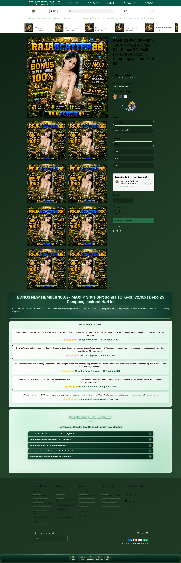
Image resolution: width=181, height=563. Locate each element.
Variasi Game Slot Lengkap (129, 3)
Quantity (116, 195)
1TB (116, 159)
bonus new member (90, 562)
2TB (116, 166)
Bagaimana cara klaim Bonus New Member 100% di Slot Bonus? (50, 439)
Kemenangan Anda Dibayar (93, 3)
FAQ (80, 507)
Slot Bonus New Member (133, 18)
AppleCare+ (60, 491)
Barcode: (125, 67)
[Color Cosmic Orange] (115, 96)
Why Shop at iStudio (109, 499)
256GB (118, 144)
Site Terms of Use (85, 515)
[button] (31, 18)
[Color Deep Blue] (120, 96)
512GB (117, 151)
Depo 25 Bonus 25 (90, 18)
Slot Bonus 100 (73, 3)
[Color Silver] (125, 96)
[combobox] (91, 11)
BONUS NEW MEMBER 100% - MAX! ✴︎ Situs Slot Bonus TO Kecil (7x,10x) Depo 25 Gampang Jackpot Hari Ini (45, 3)
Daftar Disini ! (50, 4)
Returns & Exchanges (87, 499)
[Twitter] (117, 231)
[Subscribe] (65, 538)
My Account (83, 491)
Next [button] (153, 3)
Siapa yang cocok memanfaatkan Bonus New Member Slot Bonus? (51, 451)
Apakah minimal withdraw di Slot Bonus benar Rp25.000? (48, 445)
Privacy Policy (84, 511)
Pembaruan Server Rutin (111, 3)
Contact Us (83, 503)
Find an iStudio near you (111, 495)
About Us (105, 491)
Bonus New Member (43, 18)
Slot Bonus (31, 18)
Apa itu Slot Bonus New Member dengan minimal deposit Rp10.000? (52, 434)
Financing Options (62, 510)
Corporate (60, 495)
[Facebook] (114, 231)
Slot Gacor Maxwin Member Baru (110, 18)
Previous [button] (28, 3)
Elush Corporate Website (111, 503)
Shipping (125, 78)
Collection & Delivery (87, 495)
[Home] (34, 11)
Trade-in (59, 514)
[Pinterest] (121, 231)
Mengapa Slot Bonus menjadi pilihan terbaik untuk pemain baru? (51, 456)
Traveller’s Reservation (64, 518)
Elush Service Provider (64, 506)
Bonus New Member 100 (73, 18)
